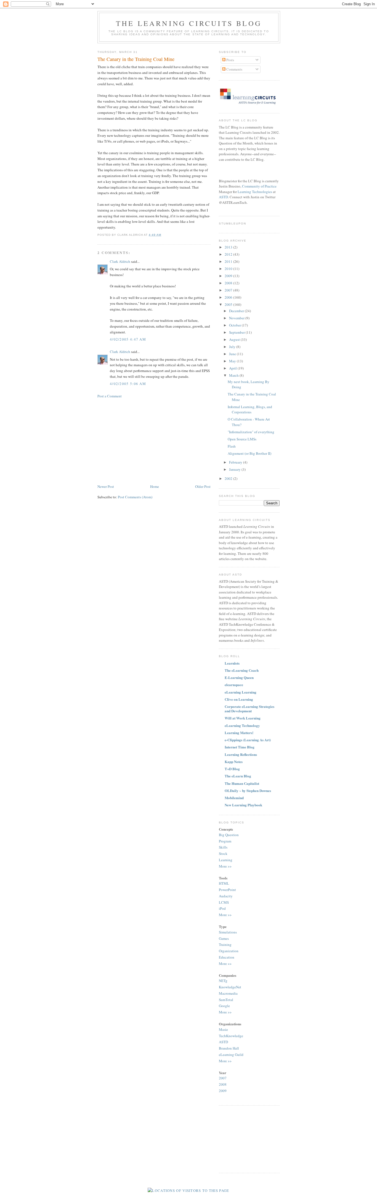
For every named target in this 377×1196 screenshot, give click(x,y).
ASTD (223, 196)
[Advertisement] (143, 440)
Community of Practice (259, 186)
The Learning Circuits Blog (189, 23)
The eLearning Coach (242, 670)
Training (225, 944)
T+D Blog (232, 768)
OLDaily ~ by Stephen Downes (248, 790)
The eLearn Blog (238, 775)
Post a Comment (109, 396)
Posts (229, 59)
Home (154, 486)
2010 (229, 268)
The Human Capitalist (242, 783)
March (234, 375)
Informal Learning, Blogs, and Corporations (250, 409)
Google (224, 1005)
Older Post (203, 486)
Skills (223, 847)
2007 (229, 290)
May (233, 360)
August (235, 339)
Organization (228, 950)
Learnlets (232, 663)
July (232, 346)
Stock (223, 853)
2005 (229, 304)
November (237, 317)
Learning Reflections (241, 754)
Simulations (228, 932)
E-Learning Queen (239, 677)
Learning (225, 859)
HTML (224, 883)
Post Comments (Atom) (135, 496)
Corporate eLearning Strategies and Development (249, 708)
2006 (229, 297)
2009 (229, 275)
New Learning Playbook (243, 804)
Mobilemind (234, 797)
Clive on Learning (239, 699)
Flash (232, 446)
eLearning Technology (242, 725)
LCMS (224, 902)
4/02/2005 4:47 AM (128, 339)
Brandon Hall (229, 1048)
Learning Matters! (239, 732)
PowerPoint (227, 889)
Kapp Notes (234, 761)
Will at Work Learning (243, 718)
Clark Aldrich (120, 261)
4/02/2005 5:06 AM (128, 383)
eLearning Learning (240, 692)
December (237, 310)
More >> (225, 866)
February (236, 462)
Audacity (226, 895)
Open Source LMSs (242, 439)
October (235, 325)
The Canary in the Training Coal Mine (135, 59)
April (233, 368)
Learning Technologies (255, 191)
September (237, 332)
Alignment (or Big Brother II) (249, 453)
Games (224, 938)
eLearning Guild (231, 1054)
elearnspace (234, 684)
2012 (229, 254)
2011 (229, 261)
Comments (233, 69)
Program (225, 841)
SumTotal (226, 999)
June (233, 353)
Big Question (229, 834)
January (235, 469)
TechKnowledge (231, 1035)
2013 (229, 247)
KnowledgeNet (230, 986)
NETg (223, 980)
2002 (229, 478)
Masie (223, 1029)
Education (226, 957)
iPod (222, 908)
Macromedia (228, 993)
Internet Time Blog (239, 747)
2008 (229, 282)
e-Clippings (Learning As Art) (248, 739)
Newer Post (105, 486)
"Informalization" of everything (251, 431)
